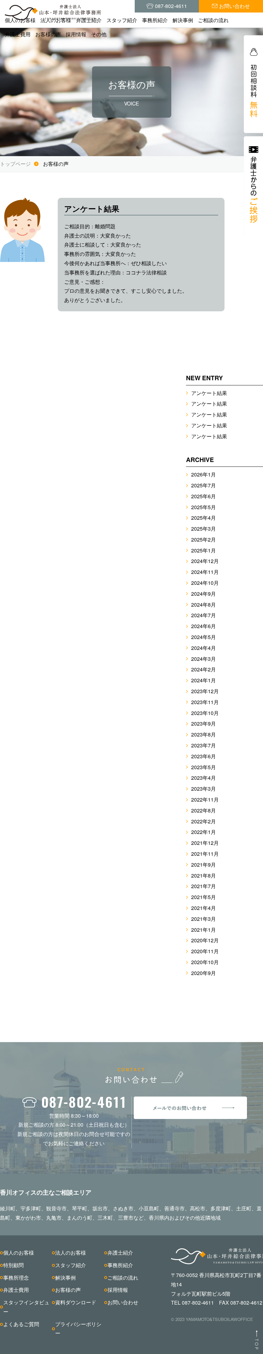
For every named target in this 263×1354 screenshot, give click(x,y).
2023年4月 (203, 777)
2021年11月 (205, 853)
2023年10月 (205, 713)
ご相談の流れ (213, 20)
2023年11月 (205, 702)
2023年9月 (203, 723)
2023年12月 (205, 691)
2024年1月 (203, 680)
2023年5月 (203, 767)
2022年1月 (203, 832)
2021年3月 (203, 918)
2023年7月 (203, 745)
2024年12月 (205, 561)
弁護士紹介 (89, 20)
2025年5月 (203, 507)
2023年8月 (203, 734)
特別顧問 (13, 1265)
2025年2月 (203, 539)
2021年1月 (203, 929)
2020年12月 (205, 940)
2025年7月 (203, 485)
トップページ (15, 163)
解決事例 (183, 20)
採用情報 (76, 34)
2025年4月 (203, 517)
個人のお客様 (20, 20)
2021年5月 (203, 897)
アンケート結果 (209, 393)
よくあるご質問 (21, 1324)
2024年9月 (203, 593)
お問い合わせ (122, 1302)
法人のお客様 (55, 20)
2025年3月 (203, 528)
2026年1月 (203, 474)
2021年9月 (203, 864)
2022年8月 (203, 810)
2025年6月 (203, 496)
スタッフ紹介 (121, 20)
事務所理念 (16, 1277)
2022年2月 (203, 821)
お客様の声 (48, 34)
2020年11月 (205, 951)
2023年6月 (203, 756)
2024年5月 (203, 637)
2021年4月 (203, 908)
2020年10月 (205, 962)
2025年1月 (203, 550)
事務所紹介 (155, 20)
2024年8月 (203, 604)
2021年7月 (203, 886)
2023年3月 (203, 788)
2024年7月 (203, 615)
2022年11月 (205, 799)
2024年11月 (205, 572)
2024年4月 (203, 648)
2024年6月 (203, 626)
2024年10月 (205, 582)
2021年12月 (205, 842)
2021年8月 (203, 875)
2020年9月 (203, 973)
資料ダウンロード (75, 1302)
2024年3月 (203, 658)
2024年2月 (203, 669)
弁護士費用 (17, 34)
